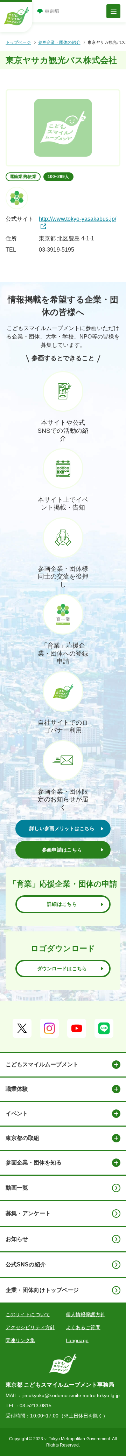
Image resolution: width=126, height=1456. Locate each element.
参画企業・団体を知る (34, 1163)
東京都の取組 (22, 1138)
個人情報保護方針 (85, 1314)
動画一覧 (17, 1188)
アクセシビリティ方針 (30, 1327)
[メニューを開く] (113, 11)
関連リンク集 (20, 1340)
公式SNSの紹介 (26, 1264)
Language (77, 1340)
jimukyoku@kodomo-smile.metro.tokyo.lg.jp (71, 1395)
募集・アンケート (28, 1213)
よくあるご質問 (83, 1327)
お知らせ (17, 1239)
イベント (17, 1113)
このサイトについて (28, 1314)
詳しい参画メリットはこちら (61, 828)
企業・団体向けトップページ (42, 1290)
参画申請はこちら (62, 850)
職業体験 (17, 1089)
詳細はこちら (62, 904)
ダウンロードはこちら (62, 968)
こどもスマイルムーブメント (42, 1064)
